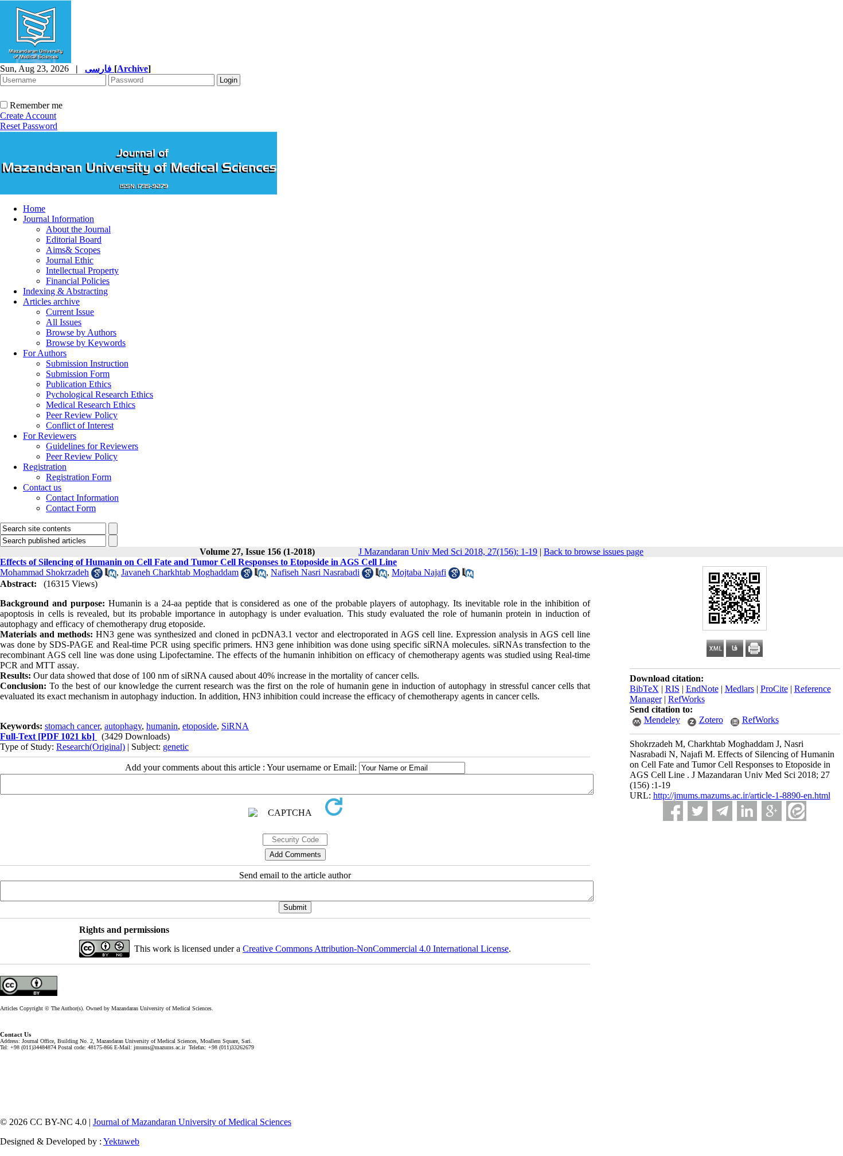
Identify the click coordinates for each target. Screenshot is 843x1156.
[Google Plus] (772, 811)
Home (34, 208)
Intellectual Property (82, 270)
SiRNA (235, 726)
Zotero (711, 720)
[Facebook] (673, 811)
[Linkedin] (747, 811)
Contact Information (82, 498)
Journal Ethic (69, 260)
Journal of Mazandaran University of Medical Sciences (192, 1122)
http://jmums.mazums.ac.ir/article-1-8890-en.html (741, 795)
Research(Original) (90, 747)
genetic (176, 747)
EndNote (702, 689)
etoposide (199, 726)
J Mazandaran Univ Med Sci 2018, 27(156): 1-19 (447, 551)
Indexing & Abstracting (65, 291)
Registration (45, 467)
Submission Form (78, 374)
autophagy (123, 726)
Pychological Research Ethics (99, 394)
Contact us (42, 487)
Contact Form (71, 508)
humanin (162, 726)
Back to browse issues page (593, 551)
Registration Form (78, 477)
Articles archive (51, 301)
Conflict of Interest (80, 425)
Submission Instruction (87, 363)
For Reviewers (49, 436)
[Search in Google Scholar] (97, 576)
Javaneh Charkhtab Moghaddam (180, 572)
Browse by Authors (81, 332)
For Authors (45, 353)
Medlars (739, 689)
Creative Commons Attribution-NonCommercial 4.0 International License (376, 948)
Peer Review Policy (82, 415)
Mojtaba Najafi (419, 572)
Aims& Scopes (73, 250)
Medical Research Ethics (90, 405)
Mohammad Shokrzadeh (44, 572)
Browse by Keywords (86, 343)
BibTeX (644, 689)
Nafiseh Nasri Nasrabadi (315, 572)
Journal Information (58, 219)
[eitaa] (796, 811)
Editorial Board (74, 239)
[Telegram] (722, 811)
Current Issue (70, 312)
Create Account (28, 115)
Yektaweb (121, 1141)
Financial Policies (78, 281)
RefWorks (686, 699)
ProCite (774, 689)
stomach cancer (72, 726)
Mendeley (662, 720)
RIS (672, 689)
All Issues (63, 322)
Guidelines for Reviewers (92, 446)
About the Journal (78, 229)
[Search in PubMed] (110, 576)
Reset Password (28, 126)
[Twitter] (698, 811)
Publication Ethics (78, 384)
